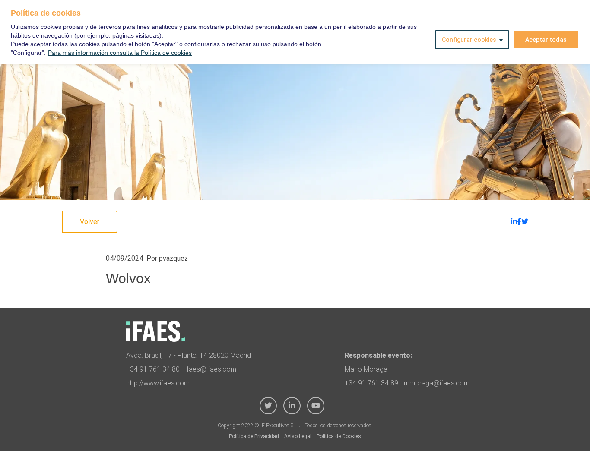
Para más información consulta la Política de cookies (120, 52)
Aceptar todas (546, 39)
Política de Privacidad (254, 436)
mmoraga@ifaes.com (436, 383)
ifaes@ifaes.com (210, 369)
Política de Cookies (339, 436)
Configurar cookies (469, 39)
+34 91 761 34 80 (153, 369)
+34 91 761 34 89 (371, 383)
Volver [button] (89, 222)
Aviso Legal (297, 436)
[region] (295, 32)
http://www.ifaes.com (158, 383)
